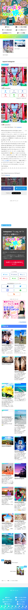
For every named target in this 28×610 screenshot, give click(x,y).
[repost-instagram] (14, 125)
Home (8, 597)
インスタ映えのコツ (21, 599)
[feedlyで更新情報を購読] (20, 290)
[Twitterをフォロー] (20, 286)
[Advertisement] (14, 212)
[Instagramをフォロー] (7, 290)
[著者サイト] (7, 286)
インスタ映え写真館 (6, 225)
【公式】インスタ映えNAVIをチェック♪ (14, 263)
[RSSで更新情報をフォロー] (14, 294)
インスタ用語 (21, 601)
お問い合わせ (21, 604)
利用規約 (8, 604)
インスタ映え (6, 160)
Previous (1, 48)
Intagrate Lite (7, 175)
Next (27, 48)
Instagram (19, 127)
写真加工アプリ (8, 601)
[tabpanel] (8, 48)
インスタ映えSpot (8, 599)
